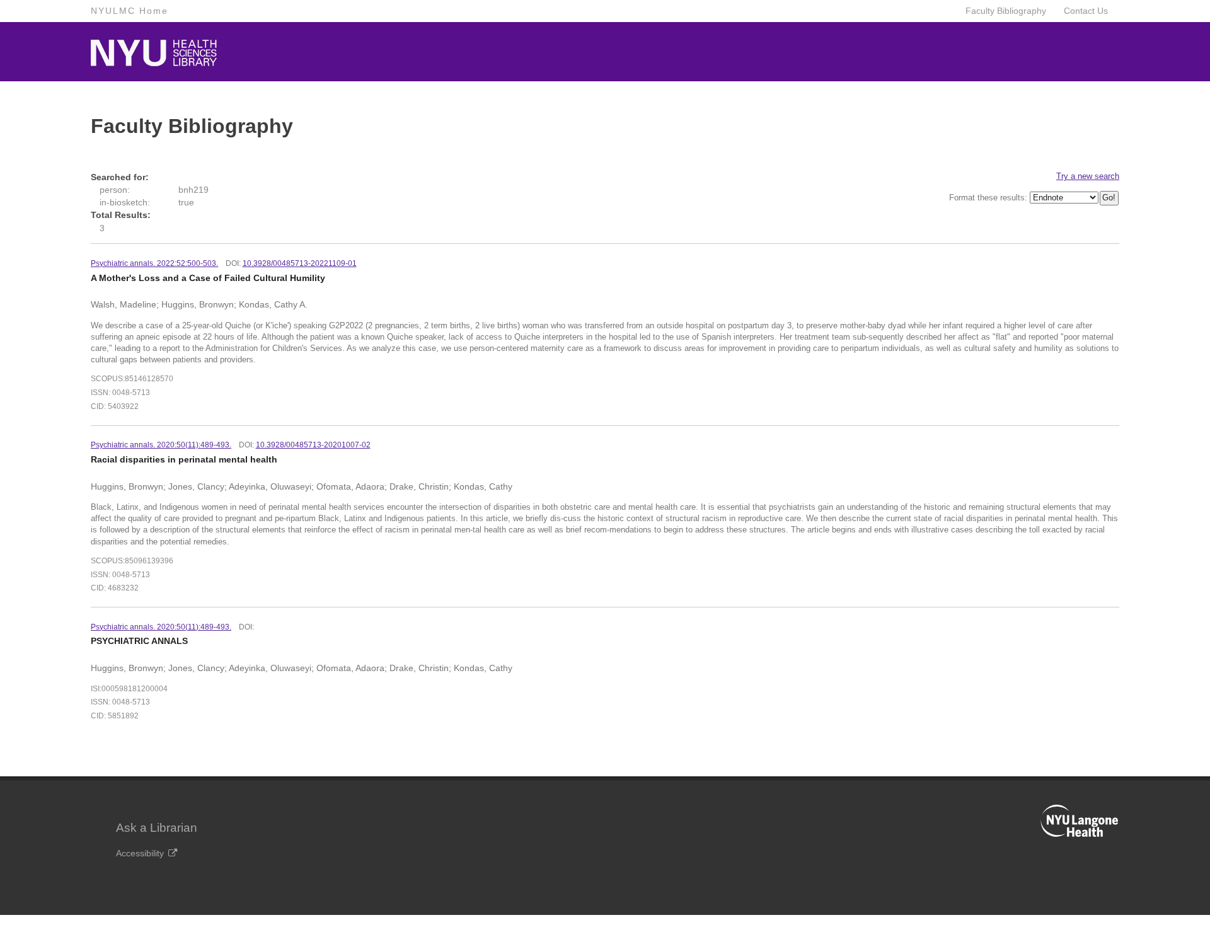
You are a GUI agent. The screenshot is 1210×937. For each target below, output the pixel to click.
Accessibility (140, 853)
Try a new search (1087, 176)
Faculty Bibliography (1005, 11)
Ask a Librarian (156, 827)
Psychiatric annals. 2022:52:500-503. (154, 263)
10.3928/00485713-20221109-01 (300, 263)
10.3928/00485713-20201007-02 (313, 445)
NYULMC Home (129, 11)
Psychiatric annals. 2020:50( (161, 445)
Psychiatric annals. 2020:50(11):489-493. (161, 627)
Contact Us (1086, 11)
